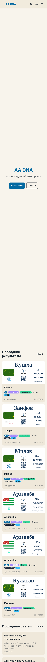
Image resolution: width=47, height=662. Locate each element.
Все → (40, 354)
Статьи (32, 185)
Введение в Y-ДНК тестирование (15, 637)
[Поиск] (31, 4)
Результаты (17, 185)
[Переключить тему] (36, 4)
